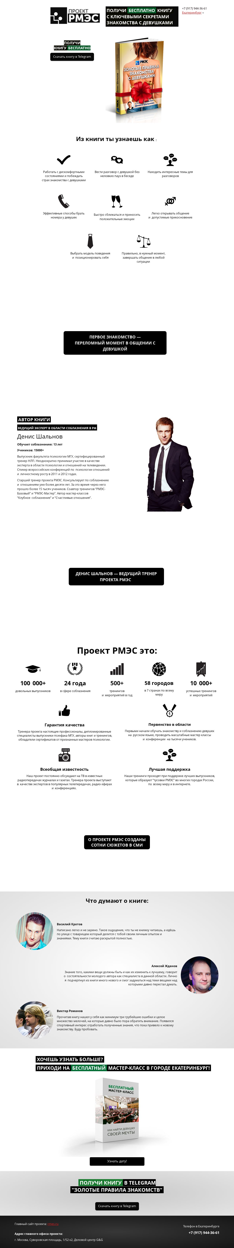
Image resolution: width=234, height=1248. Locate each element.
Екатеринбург (192, 13)
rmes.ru (53, 1224)
